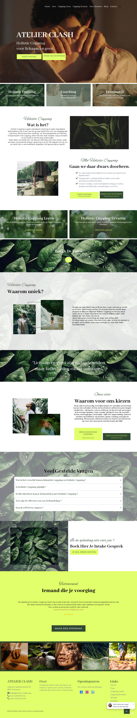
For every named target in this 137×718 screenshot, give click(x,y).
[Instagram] (87, 692)
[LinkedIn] (93, 692)
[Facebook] (81, 692)
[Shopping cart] (120, 7)
